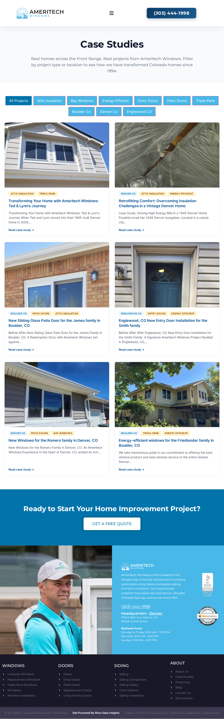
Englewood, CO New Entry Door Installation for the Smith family (163, 323)
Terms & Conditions (185, 713)
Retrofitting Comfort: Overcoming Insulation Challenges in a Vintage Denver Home (157, 203)
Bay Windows (82, 100)
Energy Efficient (115, 100)
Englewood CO (139, 111)
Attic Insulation (49, 100)
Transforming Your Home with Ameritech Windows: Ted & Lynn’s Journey (54, 203)
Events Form (134, 713)
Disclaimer (211, 713)
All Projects (18, 100)
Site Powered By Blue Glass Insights (95, 712)
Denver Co (109, 111)
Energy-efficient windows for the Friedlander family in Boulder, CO (166, 443)
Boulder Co (81, 111)
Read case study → (21, 230)
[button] (111, 13)
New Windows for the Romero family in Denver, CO (53, 440)
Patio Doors (177, 100)
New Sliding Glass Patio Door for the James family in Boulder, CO (54, 323)
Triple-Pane (205, 100)
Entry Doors (148, 100)
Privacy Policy (157, 713)
